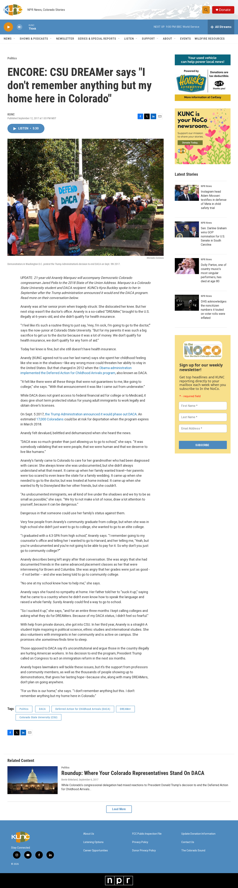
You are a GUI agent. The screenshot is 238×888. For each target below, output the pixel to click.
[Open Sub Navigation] (14, 38)
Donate (225, 10)
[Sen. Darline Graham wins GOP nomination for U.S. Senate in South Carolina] (187, 229)
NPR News (206, 186)
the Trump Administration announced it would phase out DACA (91, 414)
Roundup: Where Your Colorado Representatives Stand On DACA (132, 773)
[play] (8, 27)
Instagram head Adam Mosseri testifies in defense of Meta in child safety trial (213, 200)
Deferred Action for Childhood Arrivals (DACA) (82, 708)
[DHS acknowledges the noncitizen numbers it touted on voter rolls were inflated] (187, 303)
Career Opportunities (95, 850)
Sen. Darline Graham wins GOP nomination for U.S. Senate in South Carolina (214, 236)
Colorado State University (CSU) (38, 717)
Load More (119, 809)
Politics (12, 58)
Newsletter (65, 38)
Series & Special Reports (97, 38)
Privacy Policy (140, 842)
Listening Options (93, 842)
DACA (42, 708)
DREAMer (125, 708)
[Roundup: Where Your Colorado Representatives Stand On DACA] (32, 780)
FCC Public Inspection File (147, 833)
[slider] (25, 27)
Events (185, 38)
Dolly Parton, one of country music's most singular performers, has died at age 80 (213, 273)
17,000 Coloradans (50, 419)
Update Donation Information (198, 833)
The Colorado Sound (193, 850)
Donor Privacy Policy (144, 850)
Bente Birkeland (69, 779)
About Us (88, 833)
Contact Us (187, 842)
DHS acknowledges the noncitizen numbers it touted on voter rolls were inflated (213, 310)
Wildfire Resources (210, 38)
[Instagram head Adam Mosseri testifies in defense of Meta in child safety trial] (187, 193)
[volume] (19, 27)
